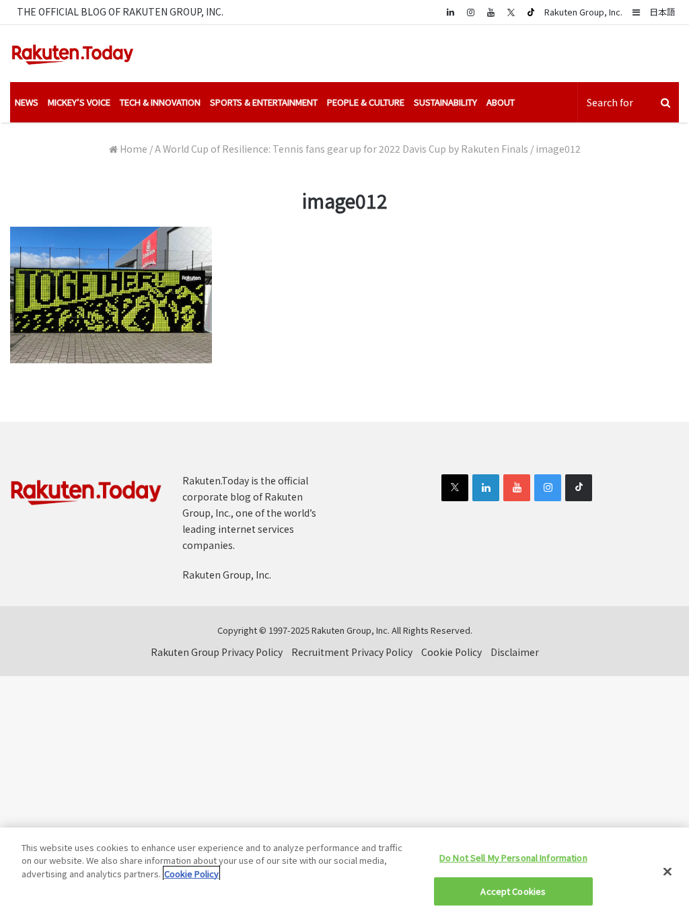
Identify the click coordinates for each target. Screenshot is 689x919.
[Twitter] (511, 12)
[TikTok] (531, 12)
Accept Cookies (513, 891)
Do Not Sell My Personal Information (513, 857)
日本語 (662, 11)
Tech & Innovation (160, 102)
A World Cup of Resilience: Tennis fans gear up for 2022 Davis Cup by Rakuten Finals (341, 148)
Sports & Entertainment (264, 102)
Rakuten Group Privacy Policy (217, 652)
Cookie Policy (451, 652)
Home (132, 148)
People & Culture (365, 102)
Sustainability (445, 102)
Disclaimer (515, 652)
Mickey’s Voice (79, 102)
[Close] (667, 871)
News (26, 102)
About (500, 102)
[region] (344, 873)
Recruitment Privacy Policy (351, 652)
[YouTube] (490, 12)
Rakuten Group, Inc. (583, 11)
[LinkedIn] (485, 487)
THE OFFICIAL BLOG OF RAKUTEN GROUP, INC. (120, 11)
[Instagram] (470, 12)
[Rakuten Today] (72, 53)
